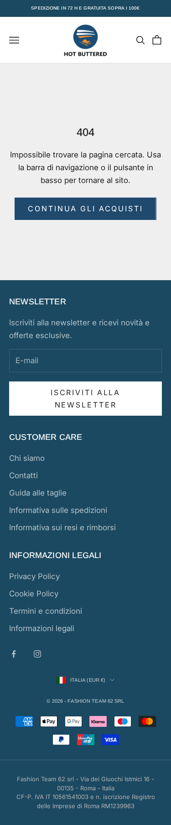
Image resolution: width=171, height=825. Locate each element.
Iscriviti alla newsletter (85, 398)
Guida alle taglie (38, 492)
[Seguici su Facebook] (13, 653)
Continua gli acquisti (85, 208)
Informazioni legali (41, 628)
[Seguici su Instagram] (37, 653)
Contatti (23, 475)
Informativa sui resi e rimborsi (62, 527)
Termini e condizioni (45, 611)
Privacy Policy (34, 576)
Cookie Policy (33, 593)
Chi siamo (27, 458)
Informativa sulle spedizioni (58, 510)
